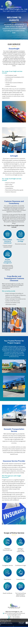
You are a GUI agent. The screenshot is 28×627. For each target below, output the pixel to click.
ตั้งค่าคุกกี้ (21, 622)
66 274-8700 (16, 616)
